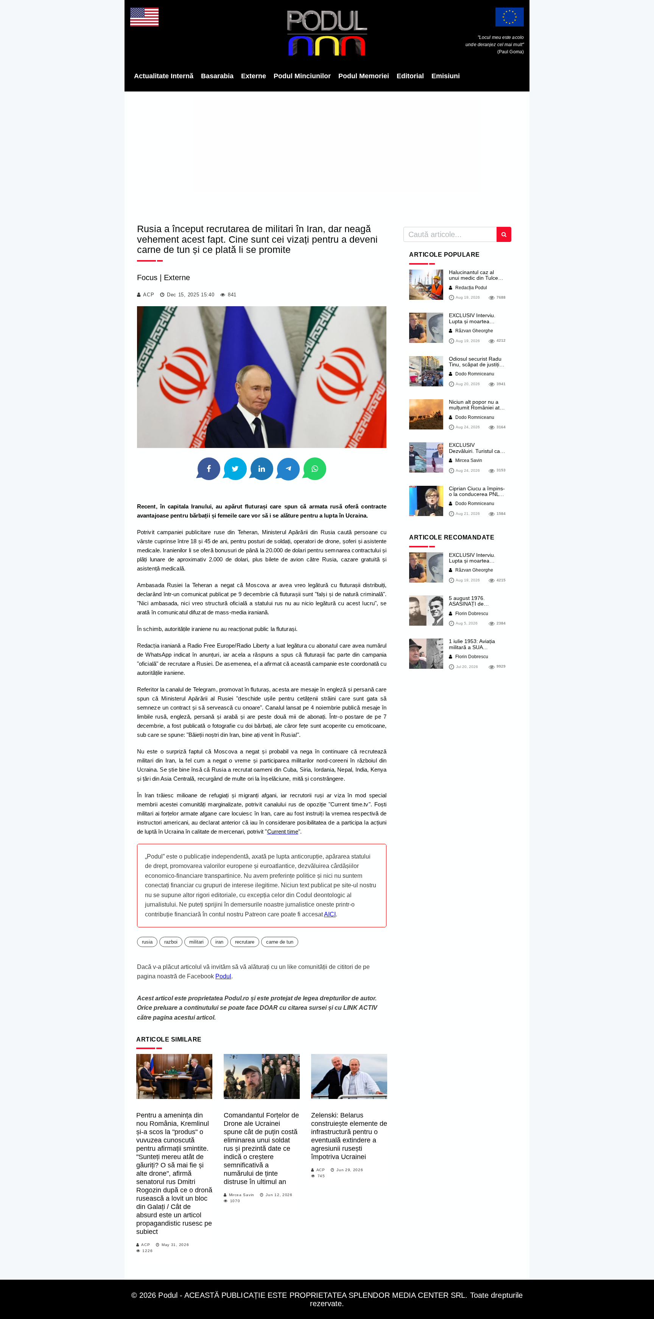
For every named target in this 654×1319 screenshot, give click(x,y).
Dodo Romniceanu (474, 374)
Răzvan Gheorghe (473, 330)
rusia (147, 942)
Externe (253, 76)
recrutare (244, 942)
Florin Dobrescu (471, 613)
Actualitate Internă (163, 76)
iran (219, 942)
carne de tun (279, 942)
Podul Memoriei (363, 76)
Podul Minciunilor (302, 76)
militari (196, 942)
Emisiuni (445, 76)
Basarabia (217, 76)
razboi (171, 942)
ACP (148, 295)
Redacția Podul (470, 287)
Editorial (410, 76)
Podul (223, 976)
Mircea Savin (241, 1195)
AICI (330, 914)
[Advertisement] (327, 155)
